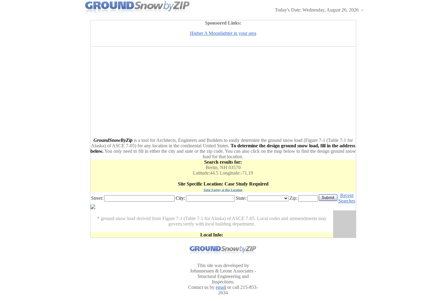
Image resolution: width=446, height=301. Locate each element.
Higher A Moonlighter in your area (223, 33)
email (221, 287)
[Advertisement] (223, 92)
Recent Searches (346, 198)
